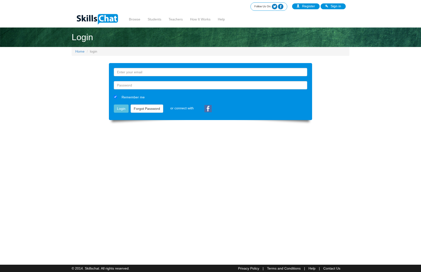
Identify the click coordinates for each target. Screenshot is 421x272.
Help (221, 19)
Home (80, 51)
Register (308, 6)
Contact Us (331, 268)
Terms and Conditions (284, 268)
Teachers (176, 19)
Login (121, 109)
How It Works (200, 19)
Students (154, 19)
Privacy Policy (248, 268)
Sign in (336, 6)
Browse (134, 19)
